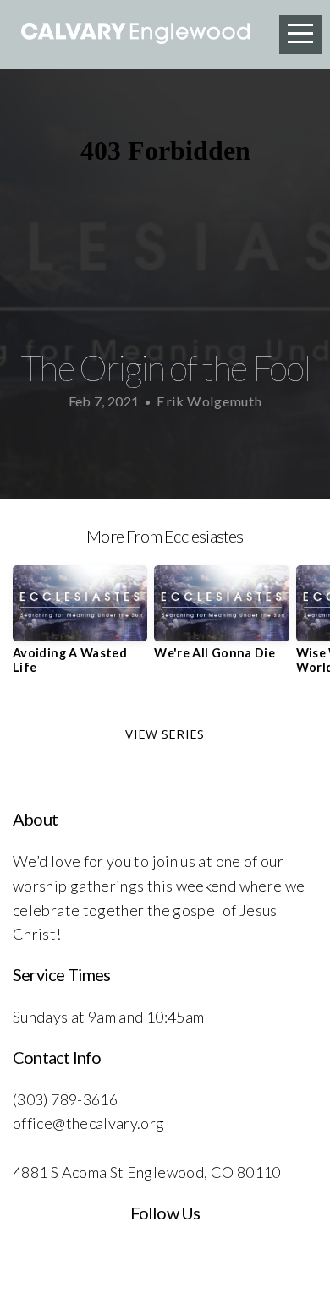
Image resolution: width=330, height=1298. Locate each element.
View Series (164, 733)
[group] (80, 626)
